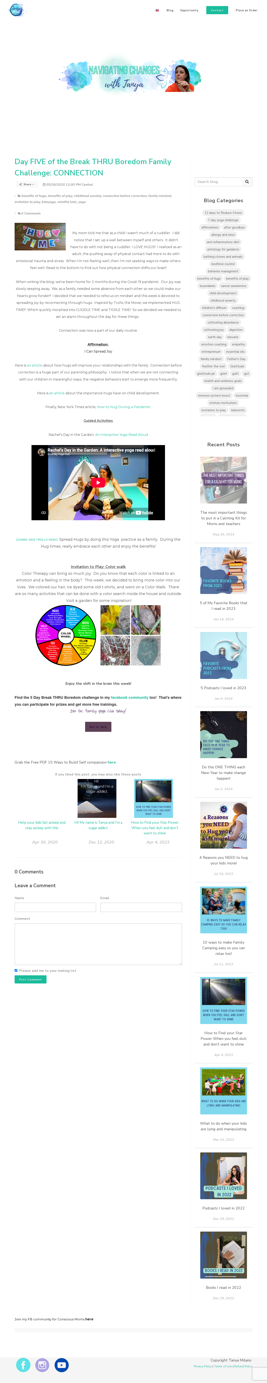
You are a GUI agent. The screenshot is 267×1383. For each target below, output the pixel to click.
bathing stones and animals (223, 256)
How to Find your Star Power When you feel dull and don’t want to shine (155, 828)
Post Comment (30, 980)
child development (223, 293)
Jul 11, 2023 (223, 964)
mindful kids (67, 202)
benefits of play (60, 196)
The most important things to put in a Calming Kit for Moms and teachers (223, 518)
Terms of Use (223, 1366)
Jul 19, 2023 (223, 874)
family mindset (159, 196)
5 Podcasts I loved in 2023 (223, 687)
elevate (232, 337)
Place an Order (247, 10)
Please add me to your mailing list (47, 970)
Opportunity (189, 10)
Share (27, 184)
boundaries (207, 286)
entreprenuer (211, 351)
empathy (238, 344)
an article (34, 365)
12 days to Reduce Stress (223, 213)
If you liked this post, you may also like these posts (98, 774)
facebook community (130, 697)
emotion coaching (214, 344)
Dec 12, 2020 (101, 842)
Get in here (98, 727)
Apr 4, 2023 (157, 842)
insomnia (242, 395)
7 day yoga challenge (223, 220)
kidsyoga (49, 202)
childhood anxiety (87, 196)
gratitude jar (206, 373)
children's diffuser (214, 308)
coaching (238, 308)
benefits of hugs (34, 196)
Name (19, 898)
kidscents (238, 410)
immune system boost (214, 395)
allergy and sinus (223, 234)
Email (105, 898)
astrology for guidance (223, 249)
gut (246, 373)
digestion (236, 329)
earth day (215, 337)
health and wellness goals (223, 381)
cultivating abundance (223, 322)
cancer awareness (233, 286)
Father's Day (236, 359)
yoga (82, 202)
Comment (22, 918)
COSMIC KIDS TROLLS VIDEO (36, 539)
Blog (170, 10)
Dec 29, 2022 (223, 1219)
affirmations (210, 227)
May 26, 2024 (223, 534)
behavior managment (223, 271)
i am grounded (223, 388)
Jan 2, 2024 (224, 789)
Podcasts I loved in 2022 (223, 1208)
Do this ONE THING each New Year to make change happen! (223, 773)
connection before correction (125, 196)
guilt (235, 373)
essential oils (235, 351)
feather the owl (213, 366)
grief (223, 373)
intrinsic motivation (223, 403)
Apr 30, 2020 (45, 842)
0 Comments (31, 213)
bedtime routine (223, 264)
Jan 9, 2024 (224, 698)
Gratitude (237, 366)
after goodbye (234, 227)
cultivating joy (214, 329)
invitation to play (27, 202)
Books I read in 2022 (223, 1287)
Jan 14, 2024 (224, 619)
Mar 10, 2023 (223, 1139)
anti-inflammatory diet (223, 242)
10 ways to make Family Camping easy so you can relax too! (223, 948)
